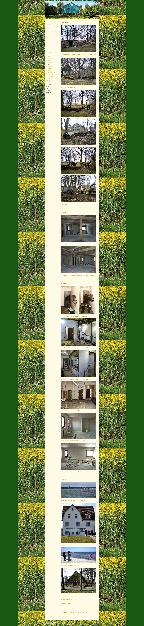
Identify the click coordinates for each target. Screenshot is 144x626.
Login (97, 622)
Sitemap (54, 622)
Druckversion (49, 622)
